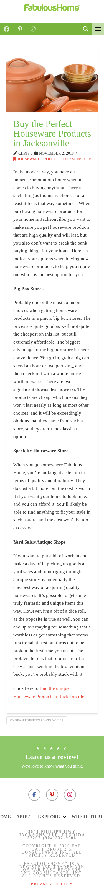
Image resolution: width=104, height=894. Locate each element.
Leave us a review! (52, 756)
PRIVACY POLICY (52, 884)
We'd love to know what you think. (52, 766)
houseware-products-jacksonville (36, 720)
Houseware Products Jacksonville (54, 159)
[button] (86, 29)
